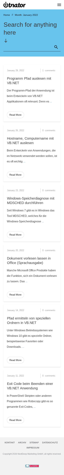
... (51, 101)
